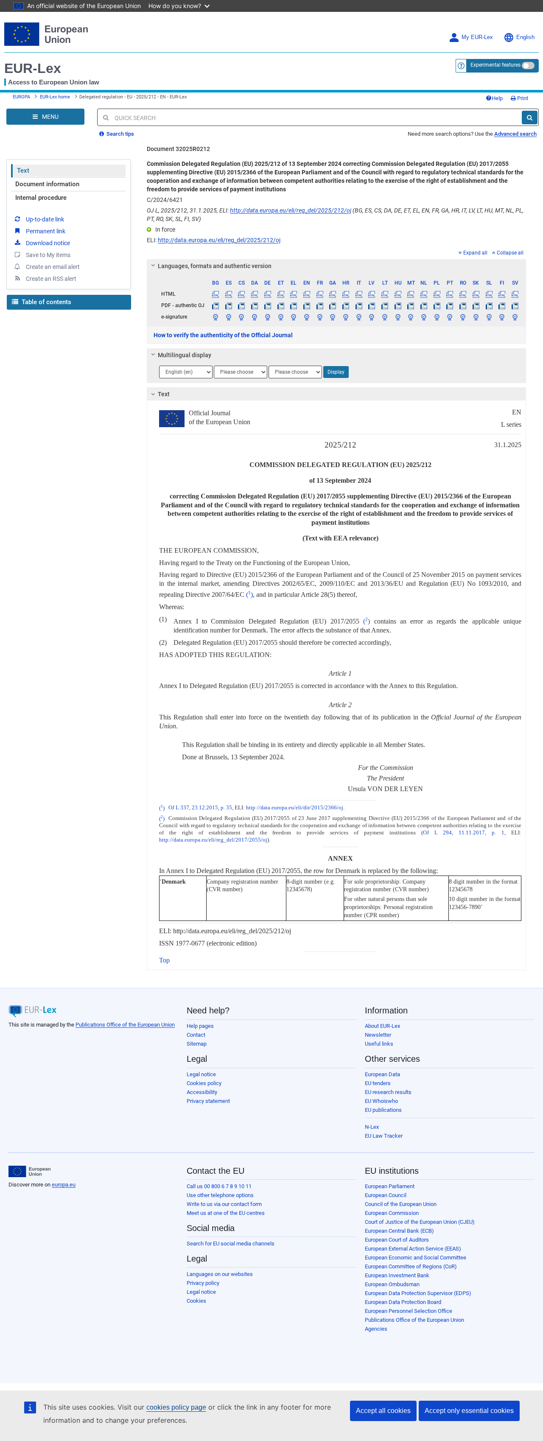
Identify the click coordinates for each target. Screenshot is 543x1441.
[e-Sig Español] (228, 316)
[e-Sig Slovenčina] (476, 316)
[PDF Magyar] (398, 305)
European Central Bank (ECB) (399, 1231)
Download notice (48, 243)
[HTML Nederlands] (423, 293)
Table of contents (45, 302)
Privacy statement (208, 1101)
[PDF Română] (462, 305)
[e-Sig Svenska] (515, 316)
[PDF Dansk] (254, 305)
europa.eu (64, 1184)
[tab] (336, 266)
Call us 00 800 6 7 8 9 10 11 (219, 1186)
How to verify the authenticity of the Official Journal (223, 335)
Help (497, 98)
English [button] (525, 37)
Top (164, 960)
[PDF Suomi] (501, 305)
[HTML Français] (319, 293)
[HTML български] (215, 293)
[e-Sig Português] (450, 316)
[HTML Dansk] (254, 293)
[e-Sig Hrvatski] (345, 316)
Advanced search (515, 134)
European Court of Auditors (397, 1240)
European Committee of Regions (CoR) (411, 1266)
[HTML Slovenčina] (476, 293)
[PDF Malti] (411, 305)
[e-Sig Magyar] (398, 316)
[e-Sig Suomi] (501, 316)
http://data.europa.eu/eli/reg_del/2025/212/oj (290, 210)
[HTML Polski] (437, 293)
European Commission (392, 1213)
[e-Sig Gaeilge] (332, 316)
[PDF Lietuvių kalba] (384, 305)
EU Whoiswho (381, 1101)
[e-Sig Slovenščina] (489, 316)
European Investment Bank (397, 1275)
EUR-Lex (32, 68)
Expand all (475, 253)
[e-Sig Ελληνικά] (293, 316)
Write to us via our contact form (224, 1204)
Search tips (119, 134)
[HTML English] (306, 293)
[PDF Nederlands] (423, 305)
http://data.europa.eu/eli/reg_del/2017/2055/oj (213, 840)
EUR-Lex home (55, 97)
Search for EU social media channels (230, 1243)
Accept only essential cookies (469, 1410)
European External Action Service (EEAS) (413, 1248)
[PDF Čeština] (241, 305)
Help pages (200, 1026)
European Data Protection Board (403, 1302)
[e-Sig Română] (462, 316)
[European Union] (29, 1172)
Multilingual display (184, 355)
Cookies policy (204, 1083)
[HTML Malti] (411, 293)
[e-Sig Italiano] (359, 316)
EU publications (383, 1110)
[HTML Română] (462, 293)
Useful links (379, 1044)
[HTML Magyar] (398, 293)
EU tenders (378, 1083)
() (249, 594)
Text (23, 170)
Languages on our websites (220, 1274)
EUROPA (21, 97)
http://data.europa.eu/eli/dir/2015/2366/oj (294, 808)
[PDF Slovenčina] (476, 305)
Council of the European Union (401, 1204)
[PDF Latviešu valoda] (372, 305)
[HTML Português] (450, 293)
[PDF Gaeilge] (332, 305)
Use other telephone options (220, 1195)
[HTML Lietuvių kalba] (384, 293)
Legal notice (201, 1074)
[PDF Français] (319, 305)
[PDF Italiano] (359, 305)
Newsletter (378, 1035)
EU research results (388, 1092)
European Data (382, 1074)
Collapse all (510, 253)
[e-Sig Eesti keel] (280, 316)
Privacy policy (203, 1283)
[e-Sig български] (215, 316)
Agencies (376, 1329)
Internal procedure (41, 197)
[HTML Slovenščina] (489, 293)
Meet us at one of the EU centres (226, 1213)
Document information (47, 184)
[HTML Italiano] (359, 293)
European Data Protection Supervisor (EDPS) (418, 1293)
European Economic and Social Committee (415, 1257)
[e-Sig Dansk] (254, 316)
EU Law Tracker (384, 1136)
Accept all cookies (383, 1410)
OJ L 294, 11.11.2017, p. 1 (463, 833)
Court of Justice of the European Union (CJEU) (420, 1222)
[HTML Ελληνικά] (293, 293)
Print (522, 98)
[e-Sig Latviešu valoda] (372, 316)
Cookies (196, 1301)
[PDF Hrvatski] (345, 305)
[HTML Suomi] (501, 293)
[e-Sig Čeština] (241, 316)
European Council (385, 1195)
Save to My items (48, 255)
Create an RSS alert (51, 278)
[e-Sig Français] (319, 316)
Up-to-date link (45, 219)
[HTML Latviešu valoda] (372, 293)
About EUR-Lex (382, 1026)
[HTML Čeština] (241, 293)
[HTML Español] (228, 293)
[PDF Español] (228, 305)
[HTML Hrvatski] (345, 293)
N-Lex (372, 1127)
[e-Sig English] (306, 316)
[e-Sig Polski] (437, 316)
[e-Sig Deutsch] (267, 316)
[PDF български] (215, 305)
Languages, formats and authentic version (215, 266)
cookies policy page (176, 1407)
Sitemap (197, 1044)
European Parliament (389, 1186)
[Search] (529, 117)
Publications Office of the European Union (125, 1024)
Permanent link (45, 231)
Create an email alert (53, 266)
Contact (196, 1035)
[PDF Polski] (437, 305)
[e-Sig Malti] (411, 316)
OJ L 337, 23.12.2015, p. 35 (200, 808)
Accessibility (202, 1092)
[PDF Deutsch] (267, 305)
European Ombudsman (392, 1284)
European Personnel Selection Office (408, 1311)
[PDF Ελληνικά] (293, 305)
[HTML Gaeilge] (332, 293)
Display (335, 372)
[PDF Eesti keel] (280, 305)
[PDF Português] (450, 305)
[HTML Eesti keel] (280, 293)
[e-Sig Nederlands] (423, 316)
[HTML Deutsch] (267, 293)
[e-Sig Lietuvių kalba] (384, 316)
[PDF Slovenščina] (489, 305)
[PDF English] (306, 305)
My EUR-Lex (477, 37)
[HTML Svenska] (515, 293)
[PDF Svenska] (515, 305)
